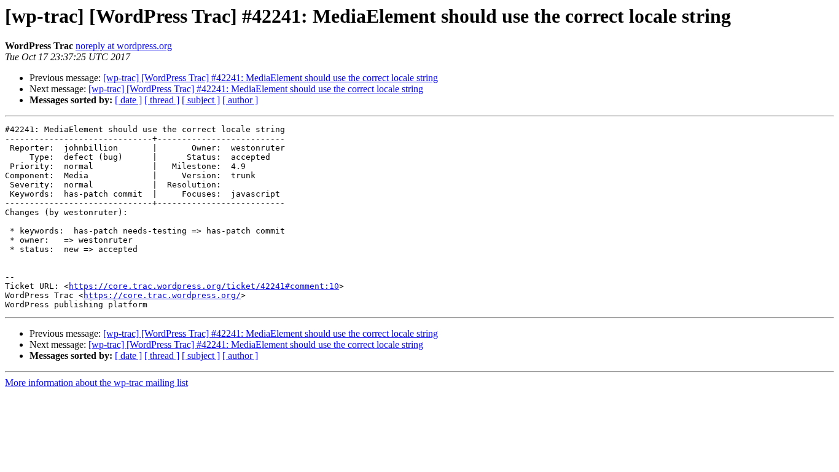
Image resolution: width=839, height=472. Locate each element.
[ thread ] (161, 100)
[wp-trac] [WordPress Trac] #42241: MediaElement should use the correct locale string (270, 78)
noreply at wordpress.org (124, 46)
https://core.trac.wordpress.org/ (162, 295)
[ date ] (128, 100)
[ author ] (240, 100)
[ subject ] (201, 100)
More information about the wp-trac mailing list (96, 382)
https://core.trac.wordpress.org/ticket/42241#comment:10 (204, 286)
